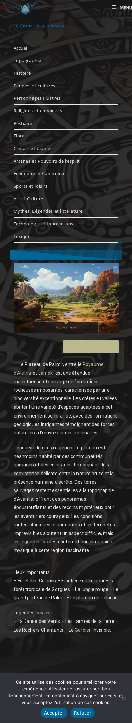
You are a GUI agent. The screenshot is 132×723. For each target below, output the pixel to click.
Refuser (82, 713)
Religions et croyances (38, 111)
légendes (31, 541)
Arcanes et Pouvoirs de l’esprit (47, 161)
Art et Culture (28, 199)
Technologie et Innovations (44, 224)
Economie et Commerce (40, 173)
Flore (19, 136)
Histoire (22, 73)
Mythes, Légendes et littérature (48, 211)
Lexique (22, 236)
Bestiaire (23, 123)
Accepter (54, 713)
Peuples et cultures (35, 85)
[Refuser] (123, 698)
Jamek (45, 373)
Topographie (28, 60)
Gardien (83, 630)
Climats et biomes (33, 148)
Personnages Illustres (37, 98)
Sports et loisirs (31, 186)
